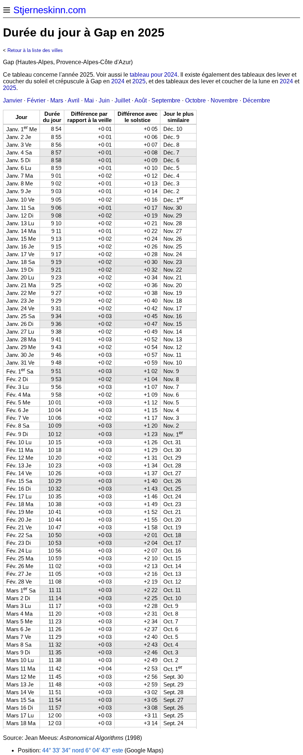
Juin (104, 100)
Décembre (256, 100)
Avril (73, 100)
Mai (89, 100)
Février (36, 100)
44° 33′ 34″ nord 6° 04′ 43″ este (82, 750)
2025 (139, 81)
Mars (56, 100)
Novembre (224, 100)
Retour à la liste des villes (35, 50)
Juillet (122, 100)
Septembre (166, 100)
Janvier (12, 100)
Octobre (195, 100)
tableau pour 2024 (153, 75)
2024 (118, 81)
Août (141, 100)
